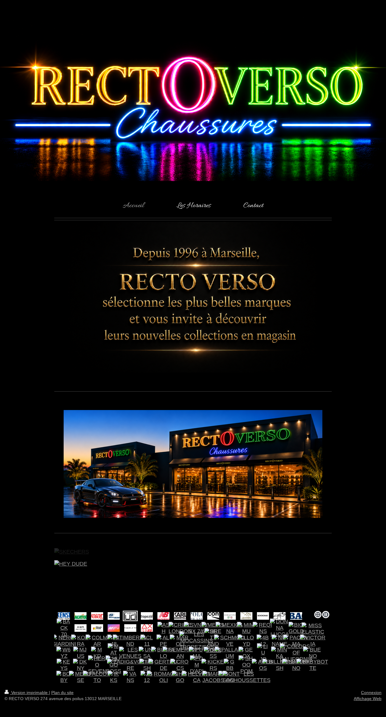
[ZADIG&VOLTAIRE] (130, 665)
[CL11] (147, 641)
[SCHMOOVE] (230, 641)
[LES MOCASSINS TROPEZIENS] (196, 640)
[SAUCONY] (213, 616)
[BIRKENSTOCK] (64, 616)
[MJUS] (80, 653)
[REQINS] (263, 628)
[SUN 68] (147, 628)
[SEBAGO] (296, 616)
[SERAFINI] (230, 616)
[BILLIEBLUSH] (279, 665)
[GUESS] (213, 653)
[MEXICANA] (230, 628)
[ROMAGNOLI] (163, 677)
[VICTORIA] (313, 641)
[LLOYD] (246, 641)
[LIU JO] (263, 652)
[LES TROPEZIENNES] (147, 616)
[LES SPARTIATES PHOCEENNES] (246, 616)
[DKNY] (80, 665)
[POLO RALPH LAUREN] (197, 616)
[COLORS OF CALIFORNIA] (296, 652)
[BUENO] (312, 653)
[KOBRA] (80, 641)
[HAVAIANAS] (97, 616)
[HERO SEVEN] (97, 664)
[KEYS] (64, 665)
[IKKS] (114, 677)
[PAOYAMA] (296, 641)
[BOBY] (63, 677)
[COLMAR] (97, 641)
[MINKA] (279, 653)
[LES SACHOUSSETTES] (247, 677)
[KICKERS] (213, 665)
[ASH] (163, 628)
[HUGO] (180, 677)
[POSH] (147, 665)
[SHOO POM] (247, 664)
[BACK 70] (64, 628)
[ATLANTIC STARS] (97, 628)
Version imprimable (29, 692)
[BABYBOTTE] (312, 665)
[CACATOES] (80, 616)
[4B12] (263, 641)
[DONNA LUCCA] (279, 628)
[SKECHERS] (114, 616)
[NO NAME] (279, 641)
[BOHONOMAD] (263, 616)
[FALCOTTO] (97, 677)
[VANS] (130, 677)
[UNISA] (147, 653)
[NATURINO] (296, 665)
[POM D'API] (197, 664)
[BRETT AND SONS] (213, 641)
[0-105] (80, 628)
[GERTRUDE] (163, 665)
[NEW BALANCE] (163, 616)
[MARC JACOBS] (213, 677)
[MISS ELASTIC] (313, 628)
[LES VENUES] (130, 653)
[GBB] (230, 665)
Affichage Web (367, 698)
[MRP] (114, 628)
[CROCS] (180, 665)
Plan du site (62, 692)
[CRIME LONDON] (180, 628)
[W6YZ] (63, 653)
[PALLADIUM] (230, 653)
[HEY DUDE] (193, 584)
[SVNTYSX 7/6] (196, 628)
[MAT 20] (114, 652)
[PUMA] (196, 653)
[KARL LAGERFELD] (180, 616)
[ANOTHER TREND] (130, 628)
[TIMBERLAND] (130, 641)
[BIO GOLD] (296, 628)
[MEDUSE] (80, 677)
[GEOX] (246, 653)
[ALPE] (163, 641)
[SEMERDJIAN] (180, 653)
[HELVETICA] (197, 677)
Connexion (371, 692)
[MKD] (97, 653)
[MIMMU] (246, 628)
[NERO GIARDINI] (64, 641)
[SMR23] (280, 616)
